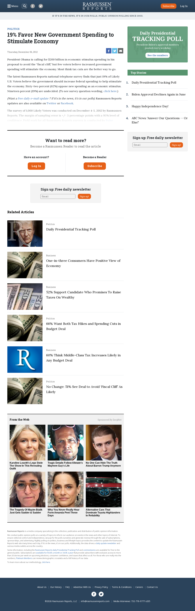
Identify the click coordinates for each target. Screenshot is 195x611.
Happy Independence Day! (150, 106)
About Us (41, 587)
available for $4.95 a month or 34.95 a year (54, 552)
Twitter (51, 103)
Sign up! (84, 196)
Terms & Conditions (122, 587)
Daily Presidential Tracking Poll (71, 229)
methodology (53, 125)
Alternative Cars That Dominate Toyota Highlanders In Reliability (103, 512)
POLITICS (13, 28)
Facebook (67, 103)
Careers (139, 587)
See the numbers (157, 55)
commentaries (89, 550)
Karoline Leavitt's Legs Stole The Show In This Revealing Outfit (26, 466)
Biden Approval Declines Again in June (159, 94)
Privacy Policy (101, 587)
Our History (56, 587)
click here (110, 91)
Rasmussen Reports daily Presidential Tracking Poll (57, 550)
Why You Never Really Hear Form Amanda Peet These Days (63, 512)
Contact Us (152, 587)
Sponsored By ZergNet (110, 419)
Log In (184, 6)
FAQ (67, 587)
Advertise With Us (82, 587)
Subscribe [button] (168, 6)
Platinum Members (24, 558)
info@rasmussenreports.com (95, 601)
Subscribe (94, 166)
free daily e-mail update (33, 98)
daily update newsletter (106, 543)
